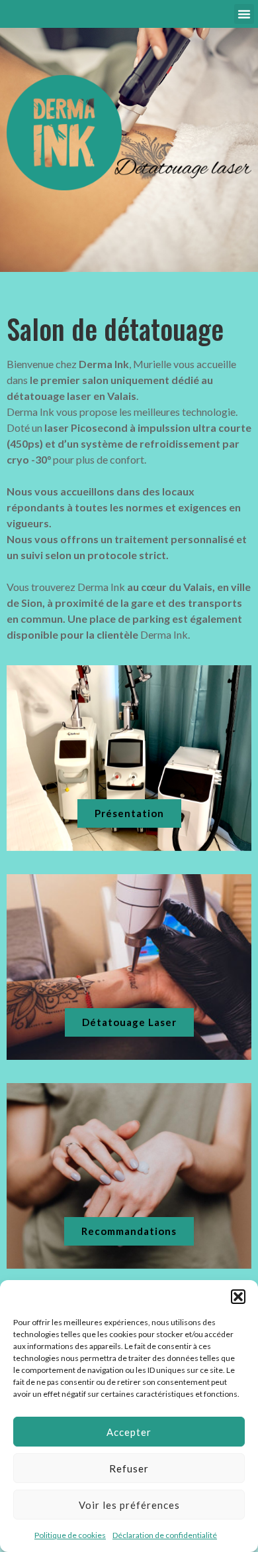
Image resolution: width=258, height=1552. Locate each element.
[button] (238, 1296)
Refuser (129, 1468)
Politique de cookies (70, 1535)
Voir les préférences (129, 1505)
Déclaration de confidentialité (164, 1535)
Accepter (129, 1432)
